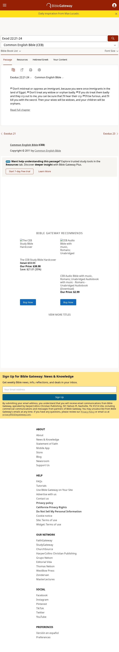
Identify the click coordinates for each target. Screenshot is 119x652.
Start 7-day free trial (19, 171)
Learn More (44, 171)
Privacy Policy (88, 411)
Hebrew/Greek (40, 59)
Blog (39, 456)
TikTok (40, 608)
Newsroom (42, 461)
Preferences (43, 637)
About (39, 435)
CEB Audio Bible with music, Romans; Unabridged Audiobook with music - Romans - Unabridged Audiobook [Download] (79, 282)
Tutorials (41, 485)
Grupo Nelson (44, 557)
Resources (22, 59)
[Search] (113, 38)
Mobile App (43, 448)
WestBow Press (45, 570)
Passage (7, 59)
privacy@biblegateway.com (16, 414)
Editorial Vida (44, 562)
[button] (114, 5)
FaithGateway (44, 540)
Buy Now (28, 302)
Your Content (60, 59)
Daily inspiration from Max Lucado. (58, 13)
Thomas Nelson (45, 566)
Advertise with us (46, 494)
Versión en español (47, 633)
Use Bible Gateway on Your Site (54, 490)
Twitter (40, 612)
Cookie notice (44, 515)
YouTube (41, 617)
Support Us (43, 465)
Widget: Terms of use (48, 524)
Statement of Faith (47, 443)
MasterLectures (45, 579)
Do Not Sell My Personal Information (59, 511)
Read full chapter (20, 110)
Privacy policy (44, 503)
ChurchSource (44, 549)
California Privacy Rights (51, 507)
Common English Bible (24, 145)
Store (39, 452)
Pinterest (41, 604)
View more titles (59, 314)
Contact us (42, 498)
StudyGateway (44, 544)
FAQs (39, 481)
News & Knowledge (47, 439)
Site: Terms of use (46, 520)
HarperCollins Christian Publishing (56, 553)
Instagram (42, 599)
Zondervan (42, 575)
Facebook (42, 595)
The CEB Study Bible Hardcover (38, 259)
